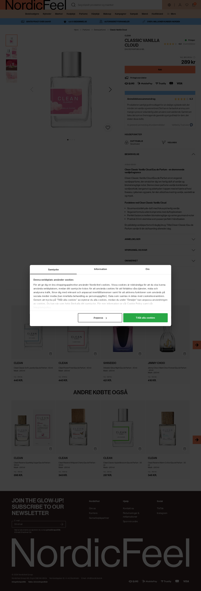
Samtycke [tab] (53, 269)
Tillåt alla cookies (145, 317)
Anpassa (98, 317)
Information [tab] (100, 269)
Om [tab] (147, 269)
